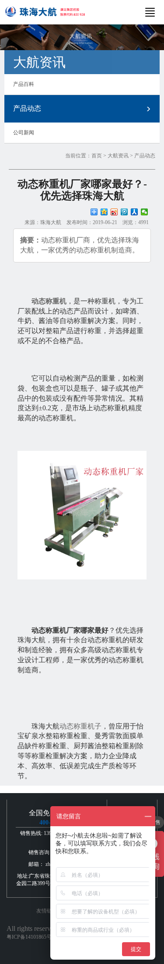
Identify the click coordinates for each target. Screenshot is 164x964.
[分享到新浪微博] (114, 211)
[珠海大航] (44, 10)
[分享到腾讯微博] (124, 211)
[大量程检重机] (82, 515)
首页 (96, 156)
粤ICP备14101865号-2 (31, 937)
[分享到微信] (144, 211)
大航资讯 (118, 156)
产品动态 (27, 108)
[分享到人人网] (134, 211)
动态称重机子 (80, 726)
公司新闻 (23, 132)
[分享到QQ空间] (104, 211)
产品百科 (23, 84)
